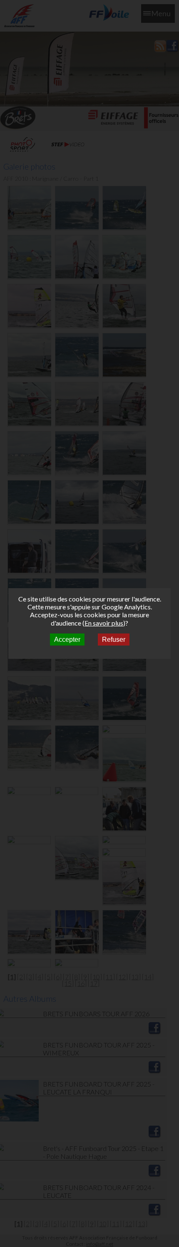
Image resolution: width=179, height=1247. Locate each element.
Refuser (113, 639)
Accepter (67, 639)
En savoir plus (104, 623)
